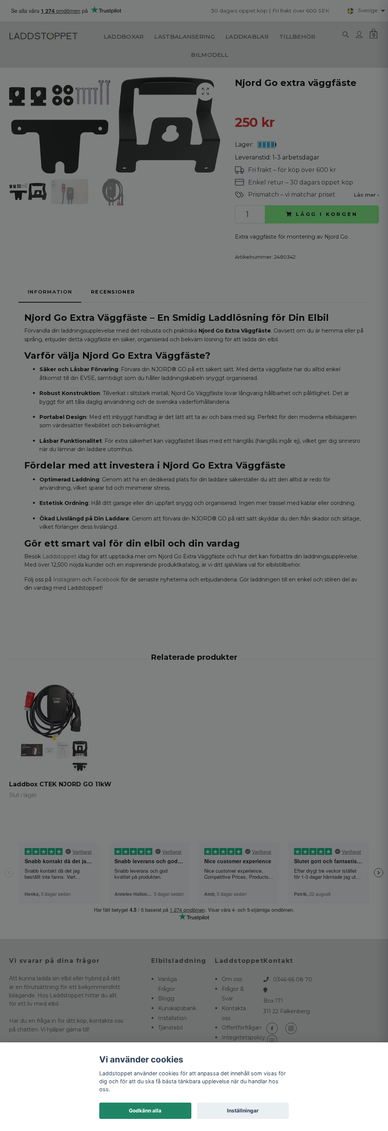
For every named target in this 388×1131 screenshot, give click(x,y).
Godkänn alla (145, 1111)
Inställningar (243, 1111)
